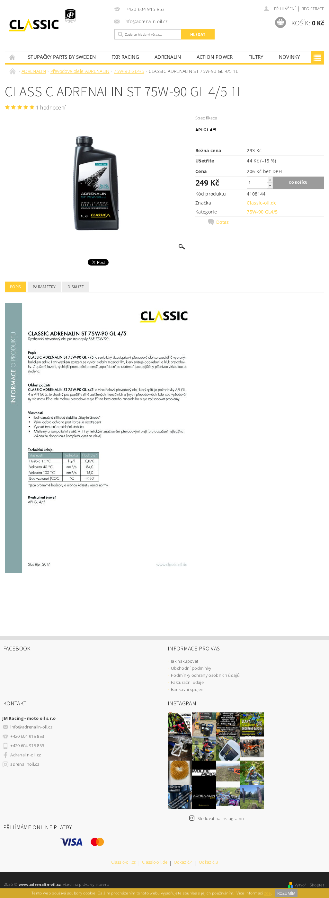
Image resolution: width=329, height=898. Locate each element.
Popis (15, 287)
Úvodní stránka (12, 57)
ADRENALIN (168, 57)
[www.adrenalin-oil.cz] (58, 25)
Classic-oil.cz (123, 862)
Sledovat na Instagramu (221, 818)
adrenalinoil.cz (24, 764)
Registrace (313, 9)
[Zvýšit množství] (270, 180)
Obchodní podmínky (191, 668)
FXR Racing (125, 57)
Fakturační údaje (187, 682)
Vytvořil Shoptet (309, 885)
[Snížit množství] (270, 185)
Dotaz (222, 222)
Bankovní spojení (188, 689)
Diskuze (75, 287)
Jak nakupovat (184, 661)
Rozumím (286, 893)
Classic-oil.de (261, 203)
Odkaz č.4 (183, 862)
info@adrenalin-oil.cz (31, 727)
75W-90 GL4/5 (262, 212)
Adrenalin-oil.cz (25, 755)
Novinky (289, 57)
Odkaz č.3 (208, 862)
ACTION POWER (215, 57)
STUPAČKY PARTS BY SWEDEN (62, 57)
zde (267, 893)
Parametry (44, 287)
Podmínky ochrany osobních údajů (205, 675)
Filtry (255, 57)
